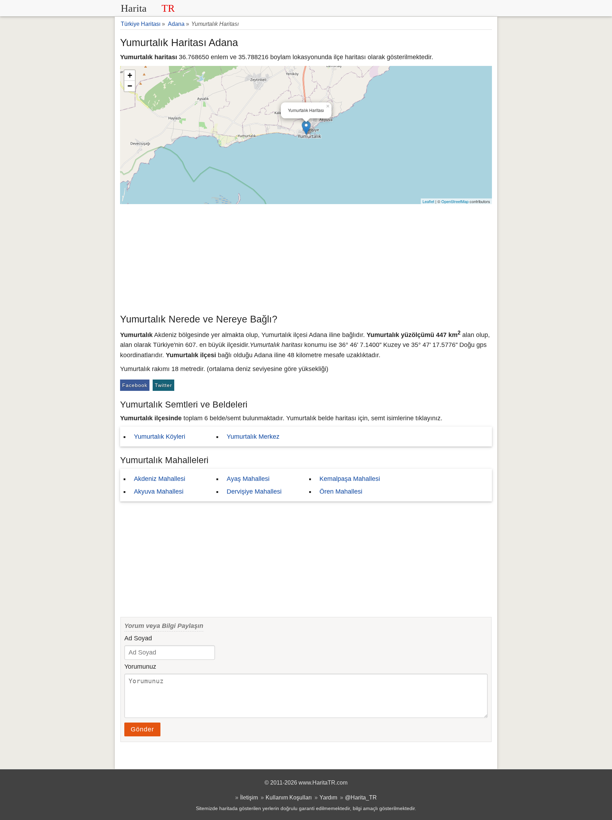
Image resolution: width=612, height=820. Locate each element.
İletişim (249, 797)
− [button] (130, 86)
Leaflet (428, 201)
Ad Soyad (138, 638)
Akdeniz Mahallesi (159, 478)
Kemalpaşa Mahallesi (349, 478)
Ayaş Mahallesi (248, 478)
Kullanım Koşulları (289, 797)
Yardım (328, 797)
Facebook (134, 385)
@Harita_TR (361, 797)
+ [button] (130, 75)
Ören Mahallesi (340, 491)
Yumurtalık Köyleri (159, 436)
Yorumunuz (140, 666)
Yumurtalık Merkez (253, 436)
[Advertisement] (306, 257)
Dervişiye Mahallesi (254, 491)
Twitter (163, 385)
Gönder (142, 729)
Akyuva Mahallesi (158, 491)
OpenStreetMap (455, 201)
